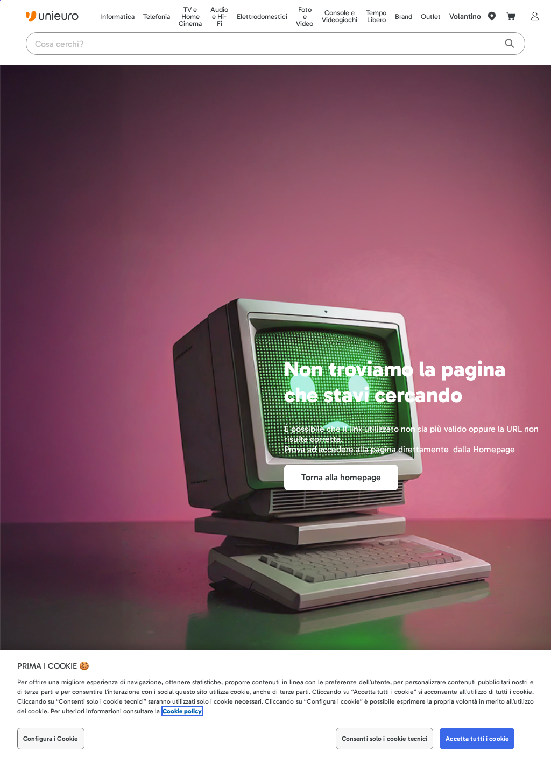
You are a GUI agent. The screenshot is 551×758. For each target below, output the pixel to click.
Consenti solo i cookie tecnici (385, 738)
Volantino (465, 16)
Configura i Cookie (50, 738)
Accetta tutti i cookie (477, 738)
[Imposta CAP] (491, 16)
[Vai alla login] (532, 16)
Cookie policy (182, 711)
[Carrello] (511, 16)
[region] (275, 704)
